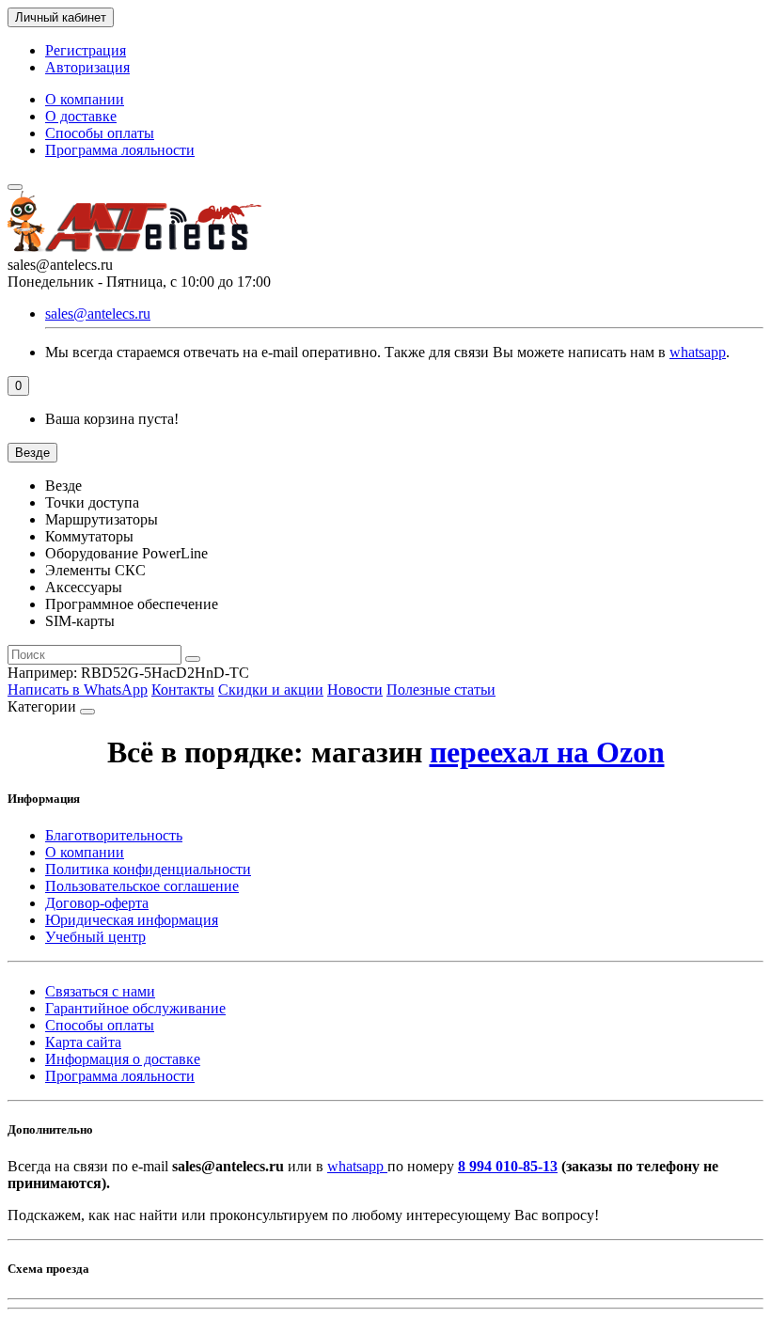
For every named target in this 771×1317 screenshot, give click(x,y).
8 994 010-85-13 (508, 1166)
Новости (355, 690)
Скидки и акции (270, 690)
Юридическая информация (131, 920)
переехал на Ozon (547, 752)
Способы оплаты (99, 133)
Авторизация (87, 67)
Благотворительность (113, 835)
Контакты (182, 690)
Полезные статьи (441, 690)
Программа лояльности (120, 150)
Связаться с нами (100, 991)
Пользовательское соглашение (142, 886)
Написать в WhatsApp (78, 690)
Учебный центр (95, 937)
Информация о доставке (122, 1059)
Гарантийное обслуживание (135, 1008)
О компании (84, 99)
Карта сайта (83, 1042)
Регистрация (85, 50)
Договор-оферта (97, 903)
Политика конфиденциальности (148, 869)
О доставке (81, 116)
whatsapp (697, 352)
